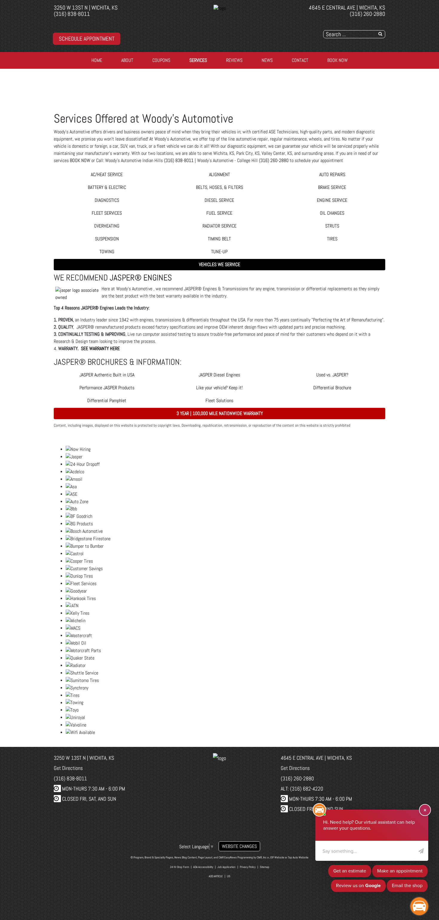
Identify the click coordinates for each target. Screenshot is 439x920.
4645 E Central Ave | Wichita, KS (347, 7)
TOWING (106, 251)
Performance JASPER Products (106, 388)
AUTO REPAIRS (332, 174)
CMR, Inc (262, 857)
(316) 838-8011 (72, 14)
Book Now (337, 60)
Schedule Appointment (86, 38)
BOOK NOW (80, 160)
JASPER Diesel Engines (219, 375)
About (127, 60)
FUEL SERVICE (219, 213)
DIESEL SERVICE (219, 200)
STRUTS (332, 226)
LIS (228, 876)
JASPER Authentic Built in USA (106, 375)
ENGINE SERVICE (332, 200)
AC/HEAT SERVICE (107, 174)
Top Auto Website (298, 857)
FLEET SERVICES (107, 213)
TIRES (332, 239)
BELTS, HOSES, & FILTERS (219, 187)
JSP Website (276, 857)
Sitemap (264, 867)
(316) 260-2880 (367, 14)
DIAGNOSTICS (107, 200)
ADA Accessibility (203, 867)
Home (96, 60)
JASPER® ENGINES (141, 277)
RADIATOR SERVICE (219, 226)
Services (198, 60)
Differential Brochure (332, 388)
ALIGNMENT (219, 174)
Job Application (226, 867)
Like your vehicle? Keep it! (219, 388)
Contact (300, 60)
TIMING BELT (219, 239)
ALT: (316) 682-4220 (302, 788)
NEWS (267, 60)
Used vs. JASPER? (332, 375)
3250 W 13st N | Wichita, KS (86, 7)
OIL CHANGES (332, 213)
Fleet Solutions (219, 400)
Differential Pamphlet (106, 400)
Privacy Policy (248, 867)
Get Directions (68, 768)
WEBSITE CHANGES (239, 846)
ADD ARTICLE (216, 876)
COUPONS (161, 60)
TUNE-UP (219, 251)
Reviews (234, 60)
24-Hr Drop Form (179, 867)
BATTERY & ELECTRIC (107, 187)
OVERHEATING (106, 226)
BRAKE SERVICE (332, 187)
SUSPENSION (107, 239)
